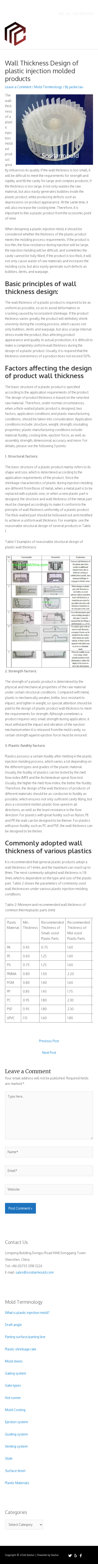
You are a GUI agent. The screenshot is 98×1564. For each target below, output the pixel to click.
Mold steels (14, 1361)
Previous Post (49, 1041)
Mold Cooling (15, 1410)
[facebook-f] (81, 1555)
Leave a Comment (18, 87)
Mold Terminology (48, 87)
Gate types (13, 1385)
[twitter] (70, 1555)
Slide (9, 1458)
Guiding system (16, 1434)
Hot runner (13, 1398)
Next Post (49, 1052)
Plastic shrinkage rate (20, 1349)
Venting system (16, 1446)
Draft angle (13, 1325)
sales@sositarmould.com (34, 1272)
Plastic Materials (17, 1483)
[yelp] (76, 1555)
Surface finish (15, 1471)
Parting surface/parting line (25, 1337)
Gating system (15, 1373)
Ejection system (16, 1422)
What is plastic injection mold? (27, 1313)
